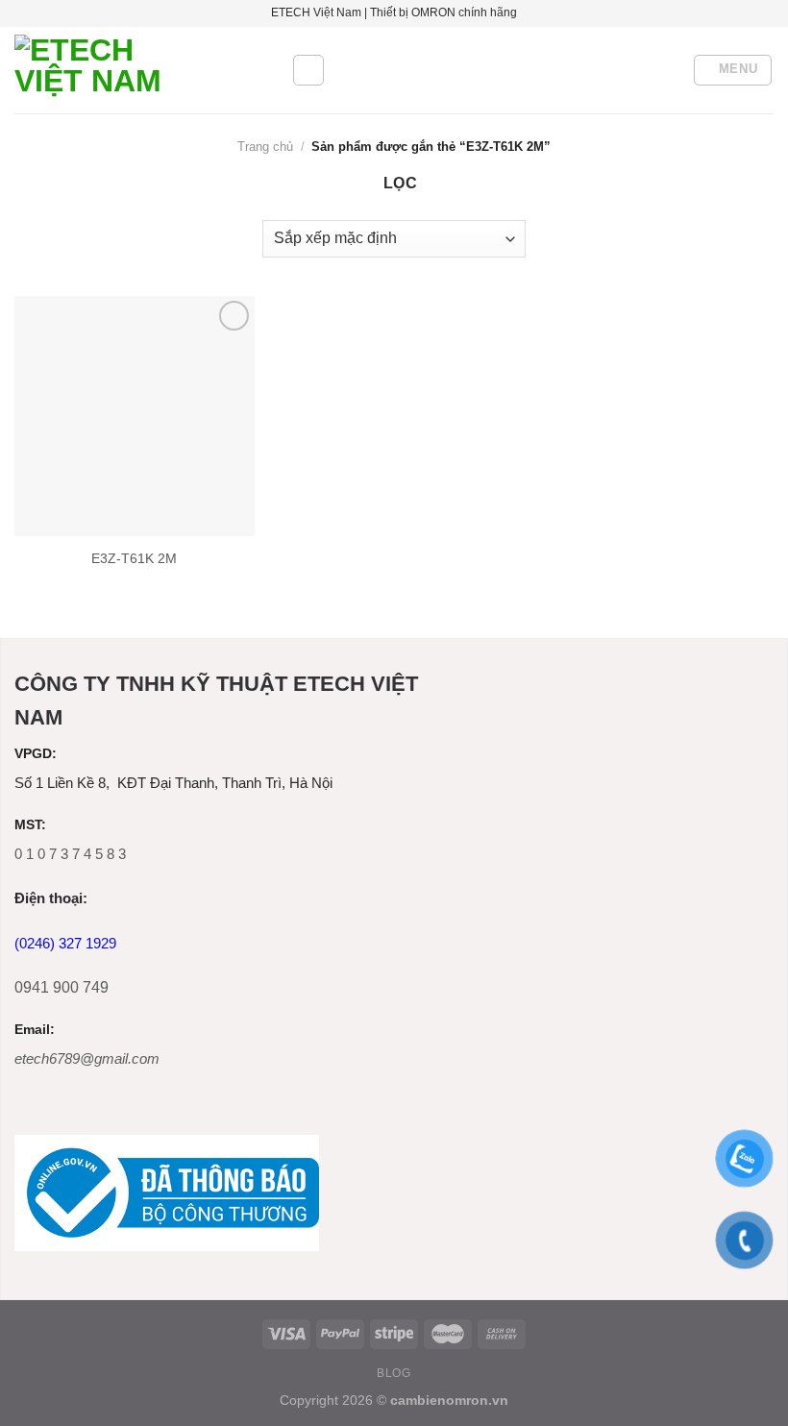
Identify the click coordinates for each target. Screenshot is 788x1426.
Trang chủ (265, 146)
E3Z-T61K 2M (134, 558)
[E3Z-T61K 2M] (134, 416)
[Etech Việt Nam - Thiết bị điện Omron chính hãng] (138, 70)
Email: (34, 1029)
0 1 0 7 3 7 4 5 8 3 (70, 854)
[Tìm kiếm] (308, 70)
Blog (393, 1373)
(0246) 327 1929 (65, 943)
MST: (30, 825)
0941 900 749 (61, 987)
